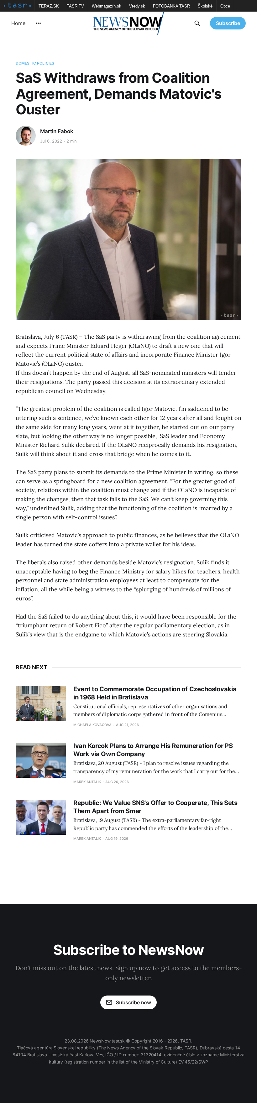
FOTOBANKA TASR (171, 6)
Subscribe (228, 23)
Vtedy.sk (137, 6)
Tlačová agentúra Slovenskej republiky (56, 1047)
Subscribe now (133, 1002)
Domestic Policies (35, 63)
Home (18, 23)
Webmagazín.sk (106, 6)
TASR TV (75, 6)
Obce (225, 6)
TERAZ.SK (49, 6)
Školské (205, 6)
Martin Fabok (56, 131)
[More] (38, 23)
